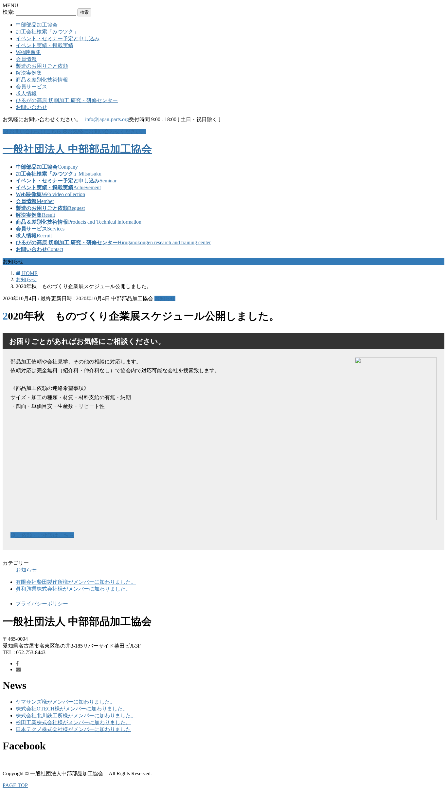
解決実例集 (29, 73)
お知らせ (164, 298)
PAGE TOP (15, 785)
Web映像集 (28, 52)
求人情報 (26, 93)
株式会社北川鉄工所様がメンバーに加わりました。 (76, 715)
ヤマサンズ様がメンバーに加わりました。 (65, 702)
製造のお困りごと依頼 (42, 66)
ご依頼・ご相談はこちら (44, 535)
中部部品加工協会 (37, 25)
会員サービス (31, 86)
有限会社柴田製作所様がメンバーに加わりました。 (76, 582)
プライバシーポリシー (42, 603)
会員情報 (26, 59)
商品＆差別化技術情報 (42, 80)
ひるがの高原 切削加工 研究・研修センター (67, 100)
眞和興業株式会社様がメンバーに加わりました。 (73, 589)
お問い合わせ (31, 107)
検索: (8, 12)
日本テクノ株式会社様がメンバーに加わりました (73, 729)
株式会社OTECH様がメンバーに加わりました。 (72, 708)
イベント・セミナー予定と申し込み (57, 38)
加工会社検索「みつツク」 (47, 31)
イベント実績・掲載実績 (44, 45)
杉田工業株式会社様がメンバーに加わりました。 (73, 722)
